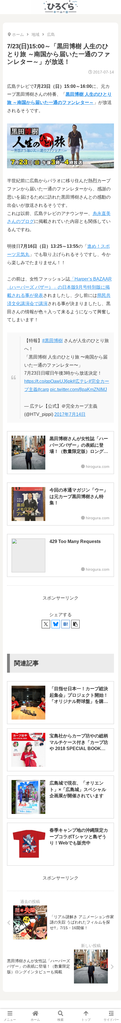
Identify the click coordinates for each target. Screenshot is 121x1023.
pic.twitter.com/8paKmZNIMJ (78, 389)
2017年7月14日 (70, 414)
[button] (75, 624)
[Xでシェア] (46, 624)
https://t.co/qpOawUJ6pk (48, 381)
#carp (43, 389)
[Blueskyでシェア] (55, 624)
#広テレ (81, 381)
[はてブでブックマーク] (65, 624)
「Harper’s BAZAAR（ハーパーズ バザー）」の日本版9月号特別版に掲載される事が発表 (59, 287)
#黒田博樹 (52, 340)
